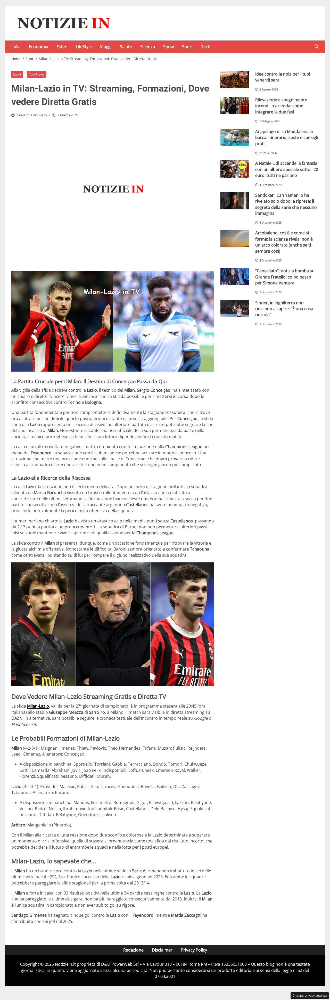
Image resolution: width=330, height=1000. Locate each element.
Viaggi (106, 47)
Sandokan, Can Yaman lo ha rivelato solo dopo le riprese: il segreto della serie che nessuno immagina (286, 204)
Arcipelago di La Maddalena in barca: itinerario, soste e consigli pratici (286, 137)
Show (168, 47)
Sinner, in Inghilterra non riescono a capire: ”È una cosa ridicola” (284, 309)
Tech (205, 47)
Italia (16, 47)
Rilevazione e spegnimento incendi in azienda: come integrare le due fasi (281, 106)
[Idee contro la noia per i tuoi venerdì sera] (234, 79)
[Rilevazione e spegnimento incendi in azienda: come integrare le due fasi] (234, 105)
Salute (126, 47)
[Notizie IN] (62, 23)
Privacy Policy (194, 950)
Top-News (36, 74)
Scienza (147, 47)
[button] (317, 47)
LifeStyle (84, 47)
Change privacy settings (310, 995)
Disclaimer (162, 950)
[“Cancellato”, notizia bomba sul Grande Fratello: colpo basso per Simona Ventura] (234, 276)
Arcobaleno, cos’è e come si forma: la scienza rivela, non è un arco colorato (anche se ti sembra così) (284, 242)
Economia (38, 47)
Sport (187, 47)
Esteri (62, 47)
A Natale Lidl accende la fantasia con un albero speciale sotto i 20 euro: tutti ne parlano (286, 169)
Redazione (133, 950)
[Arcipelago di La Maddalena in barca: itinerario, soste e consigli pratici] (234, 137)
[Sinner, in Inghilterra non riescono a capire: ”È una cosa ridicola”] (234, 308)
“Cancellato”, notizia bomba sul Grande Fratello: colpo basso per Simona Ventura (285, 277)
